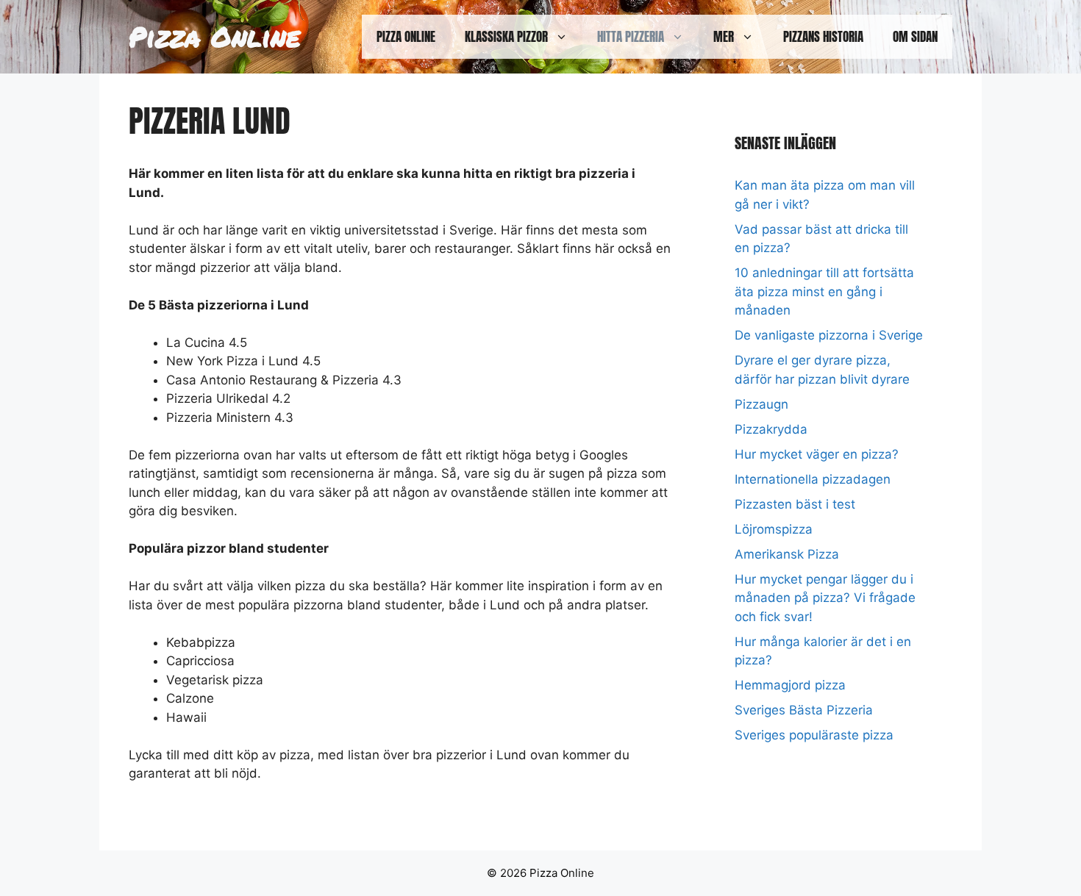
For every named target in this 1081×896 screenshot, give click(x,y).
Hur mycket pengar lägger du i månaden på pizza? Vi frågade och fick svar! (825, 598)
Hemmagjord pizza (790, 685)
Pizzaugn (761, 404)
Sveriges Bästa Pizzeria (804, 710)
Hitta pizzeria (630, 36)
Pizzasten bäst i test (795, 504)
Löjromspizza (774, 529)
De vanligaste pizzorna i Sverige (829, 335)
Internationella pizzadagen (813, 479)
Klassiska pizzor (506, 36)
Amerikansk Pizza (787, 554)
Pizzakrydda (771, 429)
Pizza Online (214, 36)
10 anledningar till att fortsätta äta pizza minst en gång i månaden (824, 291)
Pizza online (406, 36)
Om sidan (915, 36)
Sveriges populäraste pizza (814, 735)
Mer (723, 36)
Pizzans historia (823, 36)
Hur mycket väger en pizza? (817, 454)
